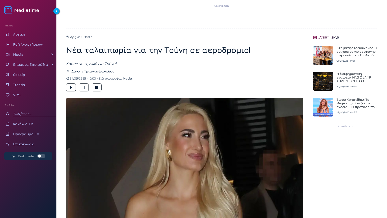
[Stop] (97, 87)
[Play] (71, 87)
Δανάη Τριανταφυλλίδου (92, 71)
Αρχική (75, 37)
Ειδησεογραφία (110, 78)
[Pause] (84, 87)
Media (88, 37)
